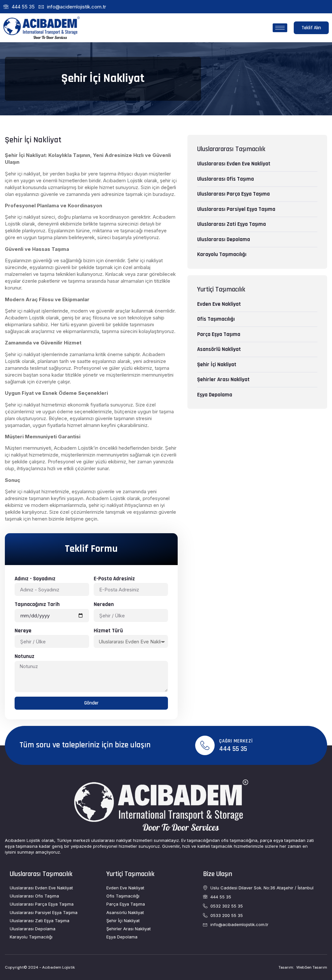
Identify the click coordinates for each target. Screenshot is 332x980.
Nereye (23, 630)
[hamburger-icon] (280, 27)
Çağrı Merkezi (236, 741)
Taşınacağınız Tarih (37, 604)
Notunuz (24, 656)
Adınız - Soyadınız (35, 578)
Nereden (104, 604)
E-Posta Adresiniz (114, 578)
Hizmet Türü (108, 630)
